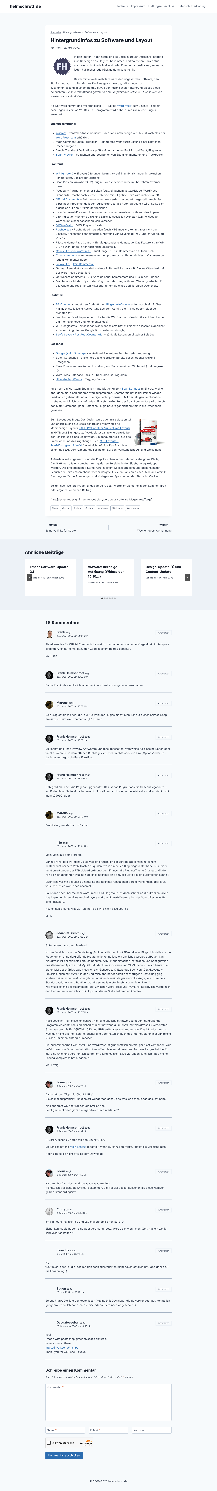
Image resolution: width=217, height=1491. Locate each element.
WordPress (124, 105)
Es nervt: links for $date (60, 528)
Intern (77, 508)
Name (52, 1430)
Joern (61, 1082)
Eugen (61, 1288)
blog (55, 508)
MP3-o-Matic (64, 225)
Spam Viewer (64, 154)
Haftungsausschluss (161, 6)
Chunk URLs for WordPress (73, 251)
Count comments (67, 255)
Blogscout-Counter (118, 304)
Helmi (58, 47)
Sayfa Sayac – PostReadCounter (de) (79, 334)
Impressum (138, 6)
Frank (61, 632)
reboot (89, 508)
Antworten (163, 632)
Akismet (61, 133)
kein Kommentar (83, 264)
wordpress (133, 508)
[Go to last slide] (29, 577)
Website (139, 1430)
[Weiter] (187, 577)
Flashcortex (63, 229)
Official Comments (67, 199)
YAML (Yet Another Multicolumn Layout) (104, 428)
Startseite (121, 6)
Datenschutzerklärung (192, 6)
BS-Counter (63, 304)
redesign (103, 508)
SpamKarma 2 (131, 388)
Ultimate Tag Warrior (69, 379)
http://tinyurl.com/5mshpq (61, 1347)
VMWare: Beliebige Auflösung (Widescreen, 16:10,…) (106, 571)
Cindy (61, 1209)
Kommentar (55, 1387)
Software (117, 508)
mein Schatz (78, 1146)
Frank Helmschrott (70, 673)
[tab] (102, 598)
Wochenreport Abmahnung (154, 528)
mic (59, 842)
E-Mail (95, 1430)
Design (66, 508)
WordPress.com (66, 137)
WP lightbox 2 (65, 173)
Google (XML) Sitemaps (71, 353)
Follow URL (63, 264)
